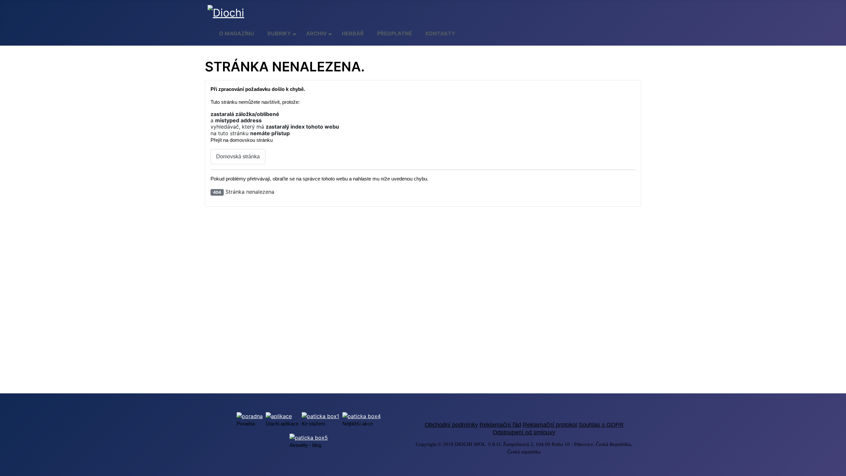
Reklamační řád (500, 424)
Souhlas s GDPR (601, 424)
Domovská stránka (238, 156)
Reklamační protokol (550, 424)
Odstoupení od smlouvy (524, 432)
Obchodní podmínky (451, 424)
